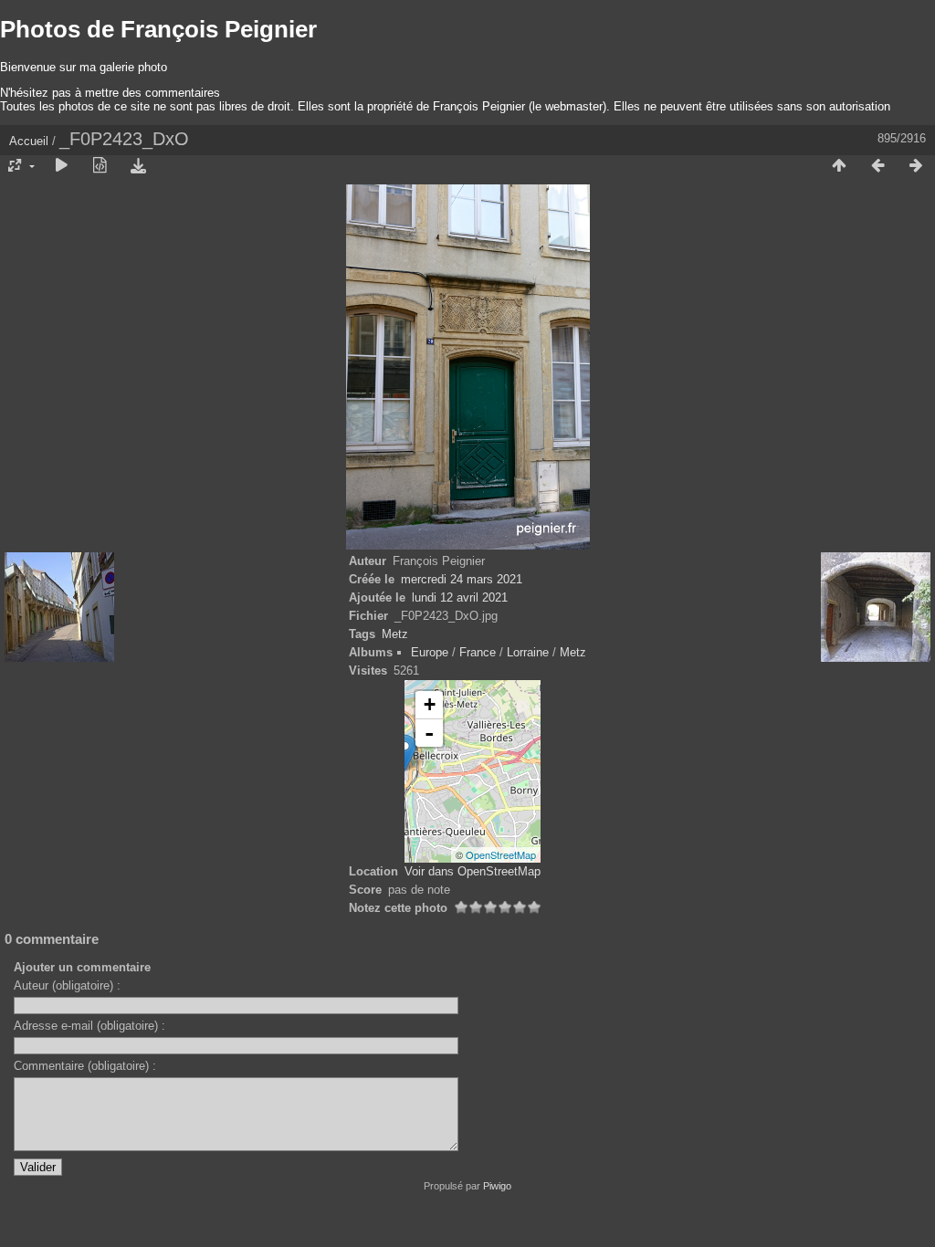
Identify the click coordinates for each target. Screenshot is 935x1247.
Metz (395, 634)
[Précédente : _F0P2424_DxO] (877, 166)
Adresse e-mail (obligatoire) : (89, 1025)
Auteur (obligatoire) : (67, 985)
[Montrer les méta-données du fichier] (99, 166)
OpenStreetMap (501, 854)
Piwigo (497, 1185)
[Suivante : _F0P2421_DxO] (916, 166)
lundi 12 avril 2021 (460, 597)
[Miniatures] (839, 166)
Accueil (28, 141)
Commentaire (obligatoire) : (85, 1066)
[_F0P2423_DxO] (405, 752)
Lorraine (528, 652)
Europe (429, 652)
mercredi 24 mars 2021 (461, 579)
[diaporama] (61, 166)
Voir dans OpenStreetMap (472, 871)
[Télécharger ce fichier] (138, 166)
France (477, 652)
